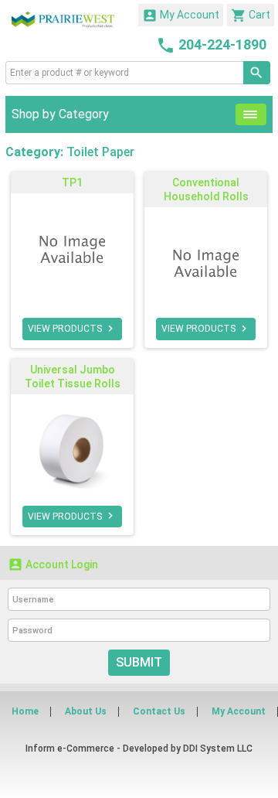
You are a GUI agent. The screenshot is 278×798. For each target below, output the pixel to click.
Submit (139, 662)
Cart (250, 15)
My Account (180, 15)
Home (25, 711)
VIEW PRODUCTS (72, 328)
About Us (86, 711)
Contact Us (159, 711)
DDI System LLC (218, 748)
